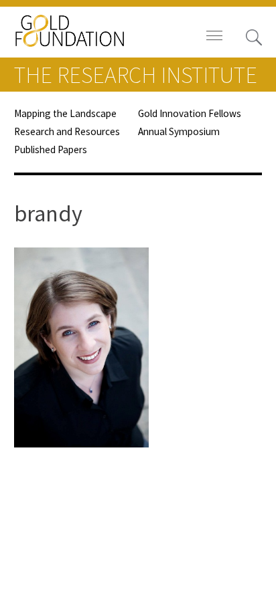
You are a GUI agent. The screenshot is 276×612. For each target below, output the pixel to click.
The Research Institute (135, 75)
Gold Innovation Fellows (189, 113)
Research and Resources (67, 131)
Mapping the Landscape (65, 113)
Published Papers (50, 149)
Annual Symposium (179, 131)
